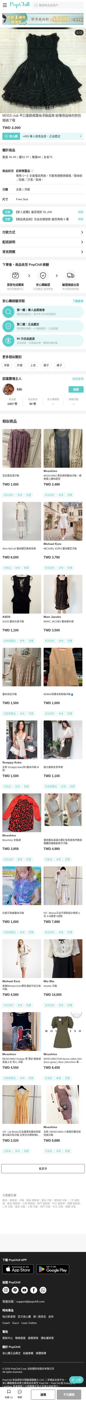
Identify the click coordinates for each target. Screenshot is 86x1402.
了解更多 (78, 301)
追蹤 (76, 389)
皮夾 (51, 1316)
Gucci (15, 1322)
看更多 (43, 1168)
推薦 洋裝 (70, 1206)
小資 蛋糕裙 (28, 1203)
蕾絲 (4, 1200)
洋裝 (27, 189)
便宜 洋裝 (20, 1206)
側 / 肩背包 (39, 1316)
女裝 (19, 189)
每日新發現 (8, 1316)
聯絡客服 (20, 1337)
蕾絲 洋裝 (46, 1200)
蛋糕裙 (13, 1200)
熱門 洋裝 (45, 1206)
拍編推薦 (28, 1353)
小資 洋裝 (33, 1206)
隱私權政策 (47, 1337)
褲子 (59, 365)
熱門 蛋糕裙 (43, 1203)
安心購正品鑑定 (11, 1353)
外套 (20, 365)
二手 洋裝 (7, 1206)
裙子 (46, 365)
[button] (12, 402)
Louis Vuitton (29, 1322)
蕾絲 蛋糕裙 (32, 1200)
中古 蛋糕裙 (58, 1203)
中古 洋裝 (58, 1206)
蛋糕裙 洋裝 (60, 1200)
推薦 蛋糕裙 (73, 1203)
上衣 (33, 365)
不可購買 (69, 1394)
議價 (43, 1394)
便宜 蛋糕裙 (13, 1203)
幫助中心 (7, 1337)
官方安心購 (24, 1316)
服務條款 (33, 1337)
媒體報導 (41, 1353)
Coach (6, 1322)
